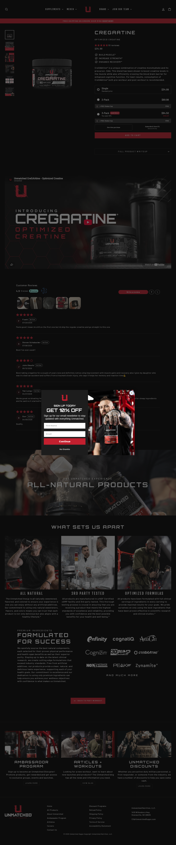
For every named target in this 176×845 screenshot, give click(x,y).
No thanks (65, 449)
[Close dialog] (132, 393)
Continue (64, 441)
